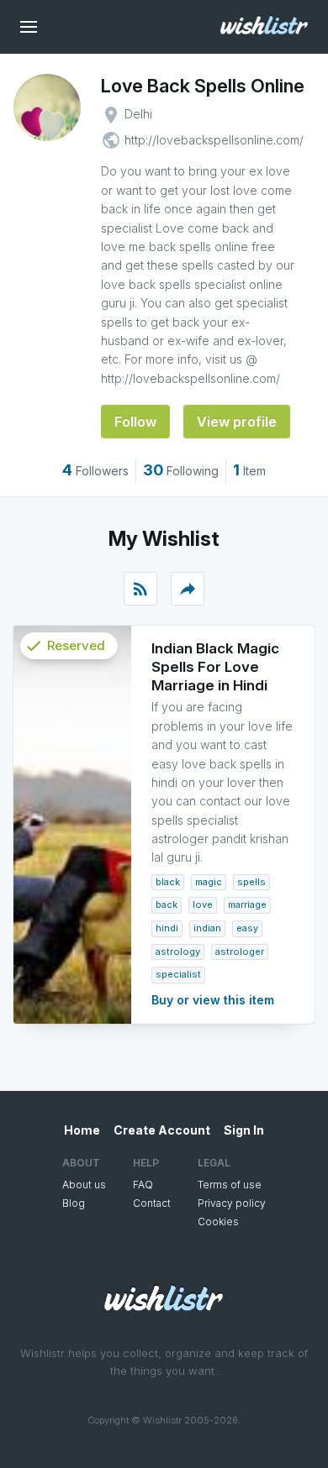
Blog (73, 1203)
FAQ (143, 1184)
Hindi (167, 928)
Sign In (244, 1130)
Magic (208, 882)
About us (84, 1184)
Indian (207, 928)
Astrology (178, 951)
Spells (251, 882)
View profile (237, 421)
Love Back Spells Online (202, 86)
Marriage (247, 904)
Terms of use (230, 1184)
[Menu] (28, 26)
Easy (247, 928)
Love (203, 904)
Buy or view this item (212, 1000)
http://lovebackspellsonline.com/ (214, 140)
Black (168, 882)
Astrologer (239, 951)
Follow (135, 421)
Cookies (218, 1221)
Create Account (162, 1130)
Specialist (178, 974)
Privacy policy (232, 1203)
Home (82, 1130)
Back (166, 904)
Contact (152, 1203)
